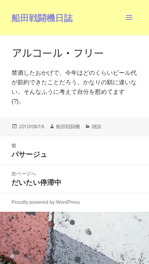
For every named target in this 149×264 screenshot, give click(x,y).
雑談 (96, 126)
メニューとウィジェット (129, 25)
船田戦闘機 (68, 126)
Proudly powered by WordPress (46, 202)
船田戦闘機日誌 (42, 17)
